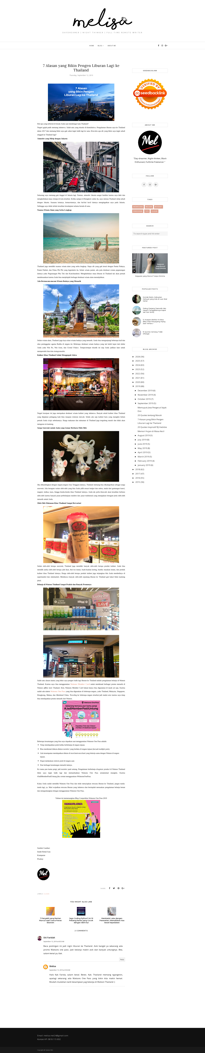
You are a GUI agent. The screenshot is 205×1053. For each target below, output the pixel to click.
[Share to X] (114, 888)
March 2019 (143, 456)
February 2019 (145, 460)
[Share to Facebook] (109, 888)
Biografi (158, 207)
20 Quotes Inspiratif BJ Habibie (152, 427)
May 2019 (142, 448)
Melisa (52, 966)
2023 (137, 369)
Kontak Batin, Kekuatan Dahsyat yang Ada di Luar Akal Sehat (155, 299)
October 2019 (144, 399)
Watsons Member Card (80, 684)
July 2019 (142, 439)
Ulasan (46, 894)
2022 (137, 373)
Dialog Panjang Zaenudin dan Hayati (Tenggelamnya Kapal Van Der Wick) (154, 310)
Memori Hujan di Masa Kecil (151, 431)
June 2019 (142, 444)
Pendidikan (137, 211)
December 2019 (145, 390)
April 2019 (143, 452)
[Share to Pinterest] (118, 888)
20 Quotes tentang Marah (150, 415)
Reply (122, 959)
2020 (137, 382)
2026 (137, 356)
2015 (137, 482)
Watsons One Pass (58, 691)
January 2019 (144, 465)
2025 (137, 360)
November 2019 (145, 394)
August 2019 (144, 435)
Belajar (149, 207)
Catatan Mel (49, 1050)
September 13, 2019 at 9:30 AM (59, 970)
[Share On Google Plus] (123, 888)
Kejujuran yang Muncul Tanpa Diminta (150, 276)
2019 (137, 386)
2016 (137, 478)
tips (147, 211)
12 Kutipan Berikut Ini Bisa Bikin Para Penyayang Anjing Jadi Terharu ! (154, 321)
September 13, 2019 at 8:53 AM (53, 941)
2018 (137, 469)
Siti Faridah (49, 937)
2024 (137, 365)
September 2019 (145, 403)
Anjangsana (138, 207)
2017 (137, 473)
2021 (137, 377)
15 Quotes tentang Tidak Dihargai (153, 333)
